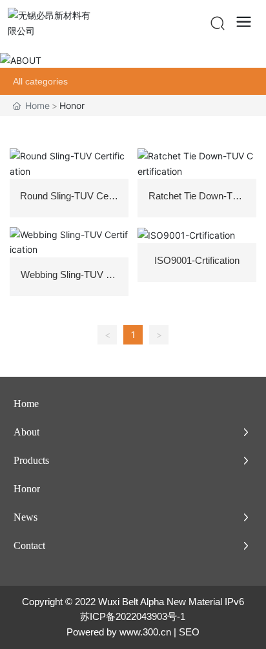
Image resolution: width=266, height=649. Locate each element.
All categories (40, 81)
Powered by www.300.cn (118, 631)
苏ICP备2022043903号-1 (132, 616)
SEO (189, 631)
